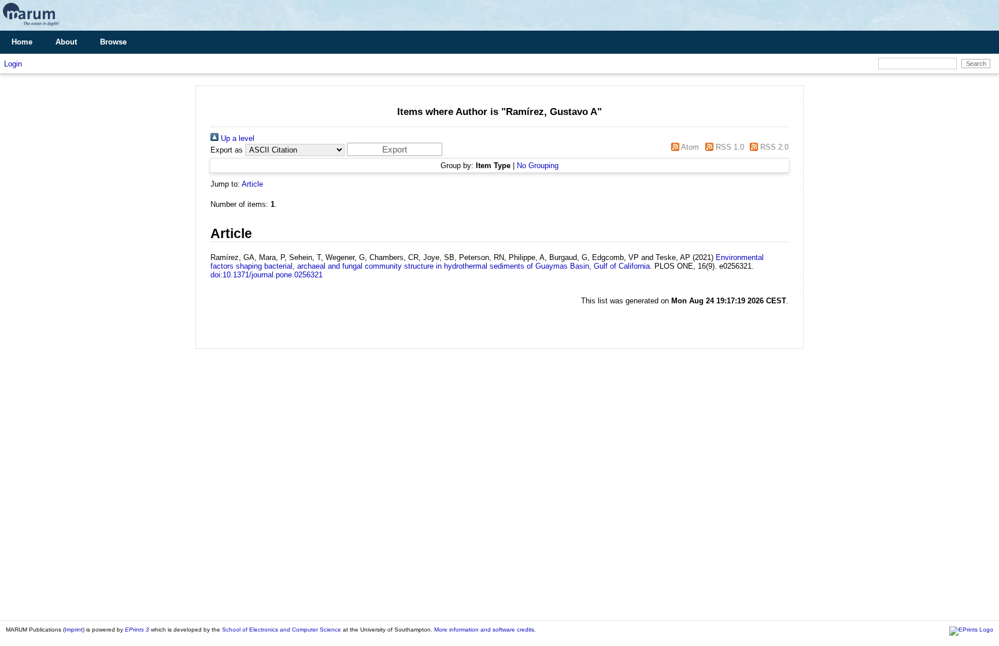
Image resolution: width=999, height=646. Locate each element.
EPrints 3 (137, 629)
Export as (226, 150)
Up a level (236, 138)
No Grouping (537, 165)
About (66, 42)
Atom (689, 147)
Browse (113, 42)
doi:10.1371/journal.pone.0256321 (266, 274)
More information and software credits (484, 629)
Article (252, 184)
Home (22, 42)
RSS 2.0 (773, 147)
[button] (394, 149)
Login (13, 64)
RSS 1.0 (728, 147)
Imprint (74, 629)
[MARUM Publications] (31, 26)
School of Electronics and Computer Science (281, 629)
